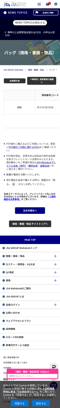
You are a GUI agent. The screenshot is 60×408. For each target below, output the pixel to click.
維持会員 (33, 165)
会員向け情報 (48, 12)
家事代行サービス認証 (17, 345)
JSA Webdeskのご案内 (18, 288)
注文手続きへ (30, 210)
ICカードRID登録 (15, 337)
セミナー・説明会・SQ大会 (20, 264)
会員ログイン (13, 304)
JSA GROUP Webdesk (13, 70)
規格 (8, 280)
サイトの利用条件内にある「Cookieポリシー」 (29, 390)
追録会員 (44, 165)
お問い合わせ (13, 312)
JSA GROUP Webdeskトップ (21, 248)
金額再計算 (15, 80)
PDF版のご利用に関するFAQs (24, 147)
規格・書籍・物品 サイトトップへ (30, 223)
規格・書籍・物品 (36, 70)
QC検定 (10, 272)
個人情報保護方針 (11, 357)
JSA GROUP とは (15, 296)
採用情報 (10, 328)
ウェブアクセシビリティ (18, 320)
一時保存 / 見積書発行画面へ (42, 81)
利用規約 (7, 367)
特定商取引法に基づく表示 (15, 362)
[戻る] (54, 367)
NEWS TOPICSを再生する (30, 22)
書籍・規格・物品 (15, 256)
